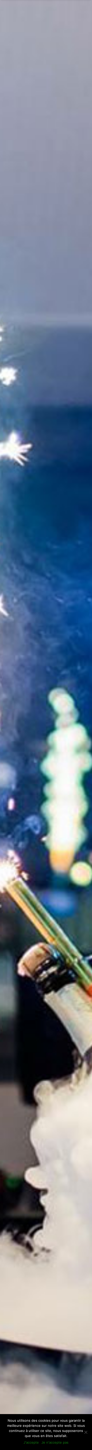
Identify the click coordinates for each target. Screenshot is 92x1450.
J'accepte (31, 1442)
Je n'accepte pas (54, 1442)
